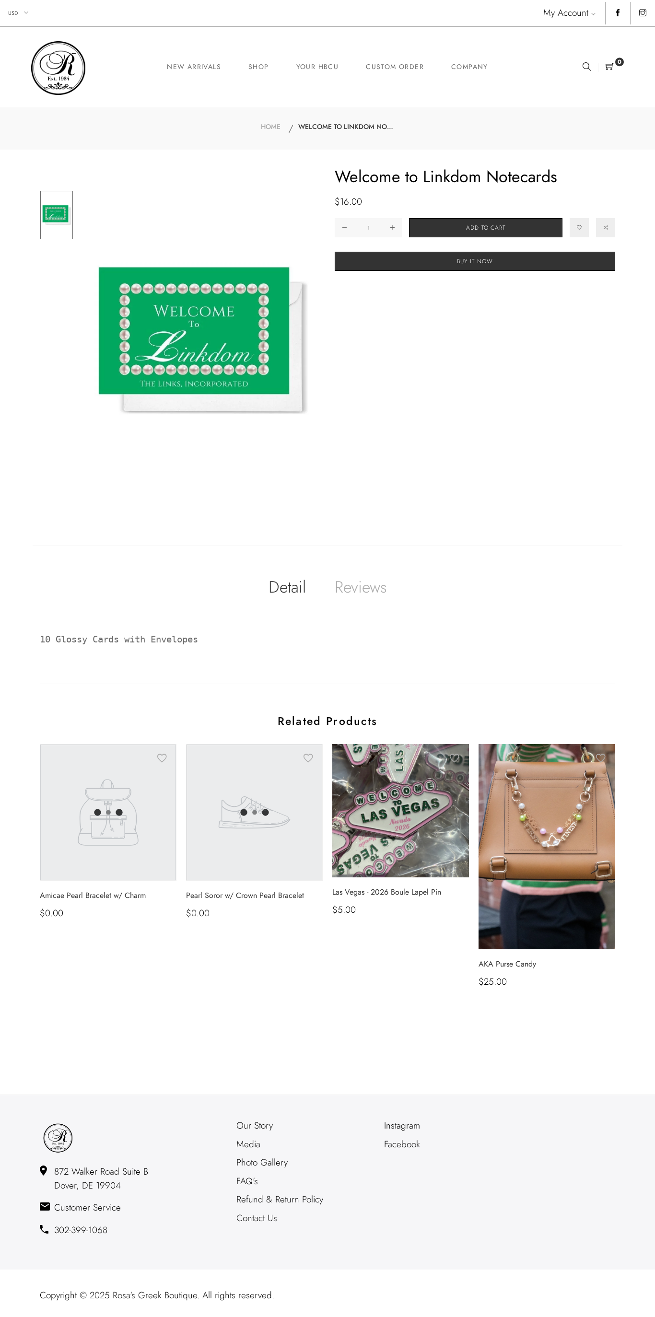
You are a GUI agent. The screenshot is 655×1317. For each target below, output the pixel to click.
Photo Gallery (262, 1162)
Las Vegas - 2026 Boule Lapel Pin (386, 891)
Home (271, 126)
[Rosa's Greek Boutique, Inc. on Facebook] (618, 13)
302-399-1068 (80, 1230)
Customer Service (87, 1207)
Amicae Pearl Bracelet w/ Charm (93, 895)
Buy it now (475, 261)
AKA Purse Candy (507, 963)
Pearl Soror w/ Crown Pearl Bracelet (245, 895)
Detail (287, 587)
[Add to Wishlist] (579, 227)
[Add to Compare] (605, 227)
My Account (565, 12)
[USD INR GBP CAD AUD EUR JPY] (19, 13)
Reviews (361, 587)
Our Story (254, 1125)
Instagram (402, 1125)
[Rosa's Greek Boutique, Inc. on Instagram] (643, 13)
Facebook (402, 1144)
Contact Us (256, 1218)
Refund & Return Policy (279, 1199)
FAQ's (247, 1181)
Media (248, 1144)
